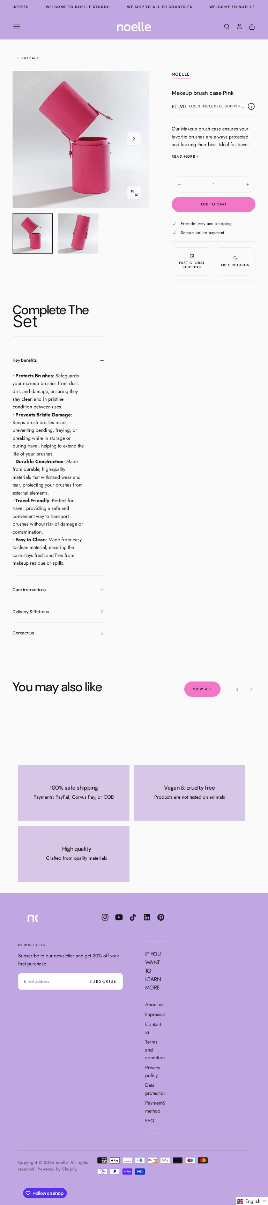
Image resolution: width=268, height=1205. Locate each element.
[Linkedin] (147, 917)
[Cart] (251, 27)
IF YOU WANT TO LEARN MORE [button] (153, 971)
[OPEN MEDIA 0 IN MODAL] (134, 193)
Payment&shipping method (155, 1106)
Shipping (234, 106)
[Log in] (239, 27)
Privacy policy (152, 1071)
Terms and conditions (155, 1049)
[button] (17, 26)
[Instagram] (105, 917)
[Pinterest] (161, 917)
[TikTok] (133, 917)
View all (202, 689)
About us (154, 1004)
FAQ (149, 1120)
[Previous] (237, 689)
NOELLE (181, 74)
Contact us (153, 1028)
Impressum (155, 1014)
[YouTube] (119, 917)
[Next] (251, 689)
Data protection (155, 1089)
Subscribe (103, 981)
